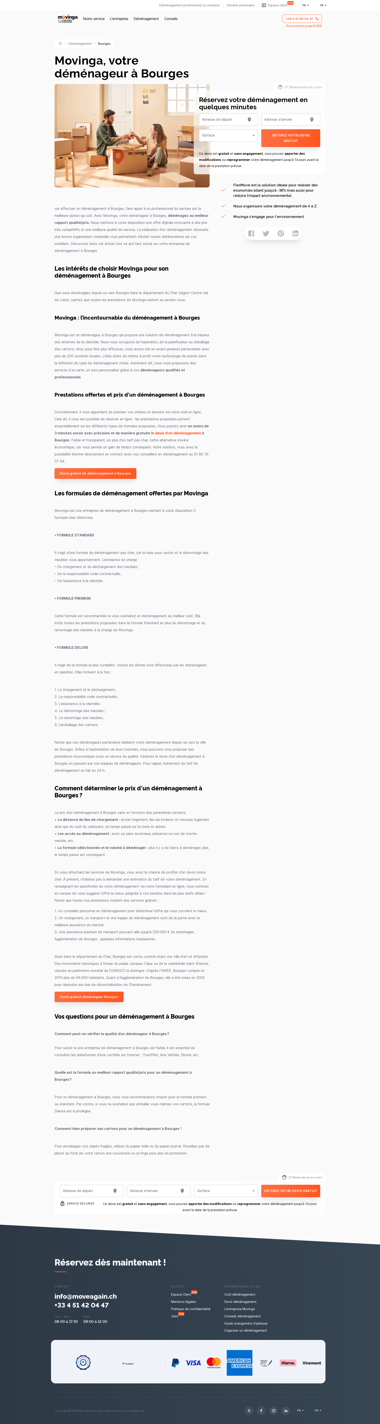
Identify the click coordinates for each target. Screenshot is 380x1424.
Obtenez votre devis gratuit (291, 138)
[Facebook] (261, 1410)
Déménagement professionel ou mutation (189, 5)
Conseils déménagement (242, 1316)
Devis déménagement (240, 1302)
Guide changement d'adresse (246, 1323)
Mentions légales (183, 1302)
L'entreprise (119, 18)
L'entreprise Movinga (239, 1309)
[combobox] (223, 119)
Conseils (171, 18)
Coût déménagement (239, 1294)
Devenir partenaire (240, 5)
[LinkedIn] (285, 1410)
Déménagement (146, 18)
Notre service (94, 18)
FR (304, 5)
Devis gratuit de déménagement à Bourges (95, 473)
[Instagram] (273, 1410)
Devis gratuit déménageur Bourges (89, 997)
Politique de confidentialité (190, 1309)
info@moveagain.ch (86, 1295)
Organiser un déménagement (245, 1330)
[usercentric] (249, 1410)
